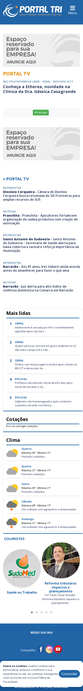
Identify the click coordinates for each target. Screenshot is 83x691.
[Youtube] (58, 649)
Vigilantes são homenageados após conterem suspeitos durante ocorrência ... (43, 403)
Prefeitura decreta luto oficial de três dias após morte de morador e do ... (44, 385)
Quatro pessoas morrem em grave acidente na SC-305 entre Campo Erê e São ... (46, 348)
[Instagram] (50, 649)
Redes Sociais (42, 632)
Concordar (69, 674)
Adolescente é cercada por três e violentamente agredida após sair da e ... (44, 329)
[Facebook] (41, 649)
